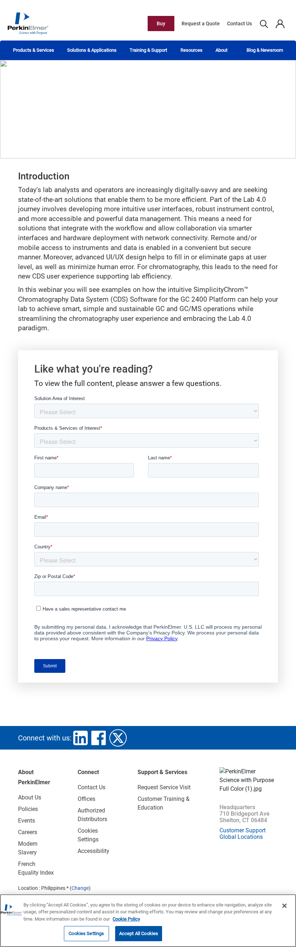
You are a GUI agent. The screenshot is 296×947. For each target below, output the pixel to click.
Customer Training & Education (164, 803)
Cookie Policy (126, 919)
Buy (161, 23)
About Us (29, 797)
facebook (98, 738)
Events (26, 820)
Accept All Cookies (138, 933)
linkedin (80, 738)
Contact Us (239, 23)
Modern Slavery (28, 848)
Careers (27, 832)
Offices (86, 798)
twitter (118, 738)
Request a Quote (201, 23)
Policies (28, 809)
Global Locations (241, 836)
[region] (148, 920)
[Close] (284, 906)
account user (279, 23)
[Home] (27, 23)
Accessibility (93, 851)
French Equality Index (36, 868)
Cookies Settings (86, 933)
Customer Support (242, 830)
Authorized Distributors (92, 815)
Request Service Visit (164, 787)
